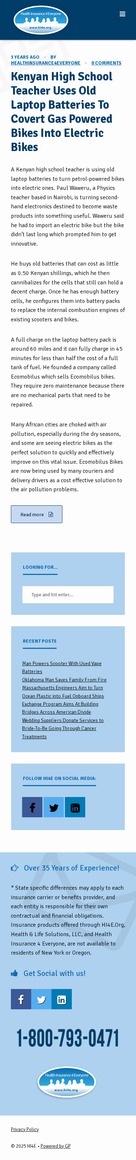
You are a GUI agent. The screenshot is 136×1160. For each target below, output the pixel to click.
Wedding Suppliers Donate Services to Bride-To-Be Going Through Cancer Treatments (63, 728)
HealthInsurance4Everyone (46, 63)
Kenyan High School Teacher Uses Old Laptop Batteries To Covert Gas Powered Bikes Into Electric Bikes (61, 112)
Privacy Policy (25, 1129)
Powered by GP (56, 1146)
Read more (32, 515)
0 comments (106, 63)
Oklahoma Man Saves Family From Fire (64, 680)
